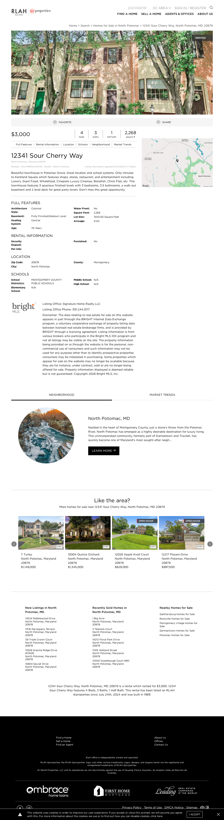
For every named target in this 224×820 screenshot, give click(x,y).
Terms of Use (153, 807)
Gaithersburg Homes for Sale (177, 614)
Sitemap (191, 807)
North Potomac (61, 166)
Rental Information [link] (48, 144)
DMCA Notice (173, 807)
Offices (158, 741)
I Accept (194, 814)
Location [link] (69, 144)
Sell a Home (63, 741)
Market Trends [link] (122, 144)
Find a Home (63, 737)
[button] (177, 162)
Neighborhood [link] (101, 144)
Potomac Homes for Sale (175, 635)
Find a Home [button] (127, 14)
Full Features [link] (24, 144)
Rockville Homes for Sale (175, 618)
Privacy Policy (131, 807)
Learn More (102, 450)
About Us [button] (205, 14)
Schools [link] (83, 144)
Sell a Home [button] (151, 14)
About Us (160, 737)
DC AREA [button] (160, 8)
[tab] (61, 395)
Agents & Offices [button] (179, 14)
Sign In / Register (190, 8)
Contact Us (161, 744)
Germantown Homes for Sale (177, 630)
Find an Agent (64, 744)
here (159, 816)
